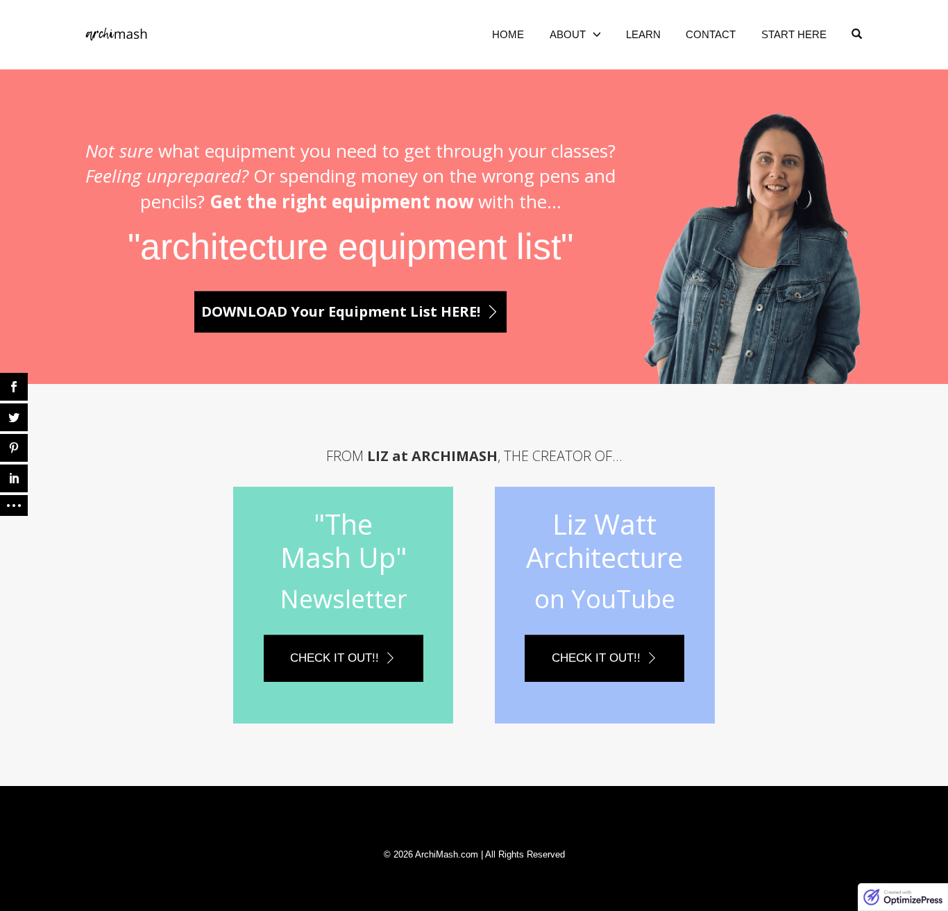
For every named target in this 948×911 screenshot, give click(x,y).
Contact (711, 34)
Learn (643, 34)
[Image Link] (753, 246)
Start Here (794, 34)
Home (508, 34)
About (568, 34)
